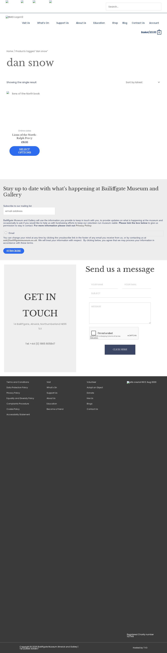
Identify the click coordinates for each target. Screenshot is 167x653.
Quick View (24, 125)
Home (10, 51)
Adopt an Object (95, 387)
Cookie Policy (13, 409)
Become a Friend (55, 409)
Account (154, 23)
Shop (115, 23)
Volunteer (91, 382)
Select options (24, 151)
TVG (145, 647)
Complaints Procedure (18, 403)
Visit (49, 382)
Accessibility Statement (18, 414)
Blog (124, 23)
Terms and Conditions (18, 382)
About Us (81, 23)
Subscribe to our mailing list (17, 206)
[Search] (159, 6)
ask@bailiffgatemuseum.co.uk (20, 240)
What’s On (43, 23)
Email (11, 233)
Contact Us (138, 23)
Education (99, 23)
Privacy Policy (83, 225)
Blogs (89, 403)
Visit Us (26, 23)
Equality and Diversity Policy (20, 398)
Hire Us (90, 398)
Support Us (62, 23)
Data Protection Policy (17, 387)
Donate (90, 392)
